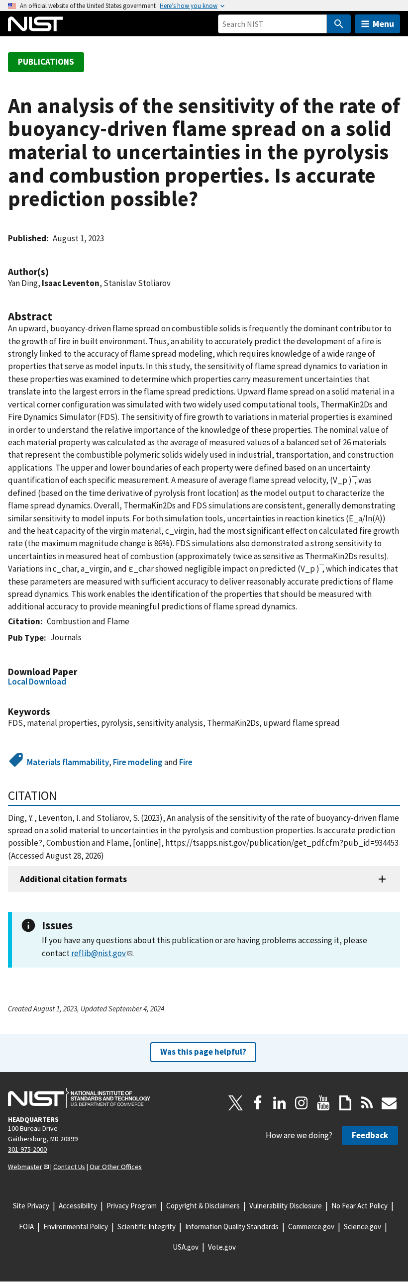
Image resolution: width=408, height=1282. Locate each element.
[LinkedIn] (280, 1103)
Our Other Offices (116, 1166)
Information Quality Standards (232, 1226)
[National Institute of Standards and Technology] (79, 1098)
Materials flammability (68, 762)
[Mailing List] (389, 1103)
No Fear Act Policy (359, 1205)
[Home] (35, 23)
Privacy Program (131, 1205)
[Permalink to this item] (54, 272)
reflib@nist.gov (98, 953)
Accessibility (78, 1205)
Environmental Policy (75, 1226)
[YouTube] (323, 1103)
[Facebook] (258, 1103)
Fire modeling (138, 762)
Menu (383, 23)
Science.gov (362, 1226)
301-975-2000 (27, 1149)
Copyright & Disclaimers (203, 1205)
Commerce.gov (311, 1226)
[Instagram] (301, 1103)
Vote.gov (222, 1247)
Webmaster (25, 1166)
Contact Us (69, 1166)
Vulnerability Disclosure (285, 1205)
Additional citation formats (73, 879)
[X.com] (236, 1103)
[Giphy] (345, 1103)
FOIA (26, 1226)
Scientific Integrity (146, 1226)
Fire (186, 762)
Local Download (37, 681)
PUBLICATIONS (46, 61)
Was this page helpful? (203, 1051)
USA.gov (186, 1247)
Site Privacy (31, 1205)
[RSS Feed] (367, 1103)
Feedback (370, 1135)
